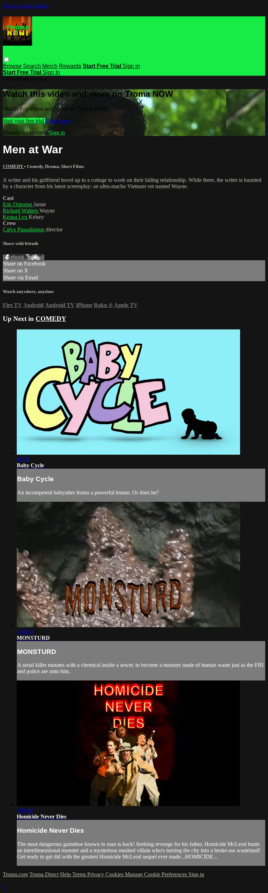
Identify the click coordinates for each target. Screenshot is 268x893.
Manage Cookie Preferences (156, 874)
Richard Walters (21, 211)
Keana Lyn (16, 217)
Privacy (96, 874)
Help (66, 874)
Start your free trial (24, 121)
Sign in (131, 66)
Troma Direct (44, 874)
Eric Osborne (18, 204)
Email (37, 257)
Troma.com (15, 874)
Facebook (14, 257)
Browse (13, 66)
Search (32, 66)
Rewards (70, 66)
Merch (50, 66)
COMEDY (13, 166)
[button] (6, 59)
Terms (79, 874)
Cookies (115, 874)
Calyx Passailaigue (24, 229)
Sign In (51, 72)
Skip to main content (25, 6)
